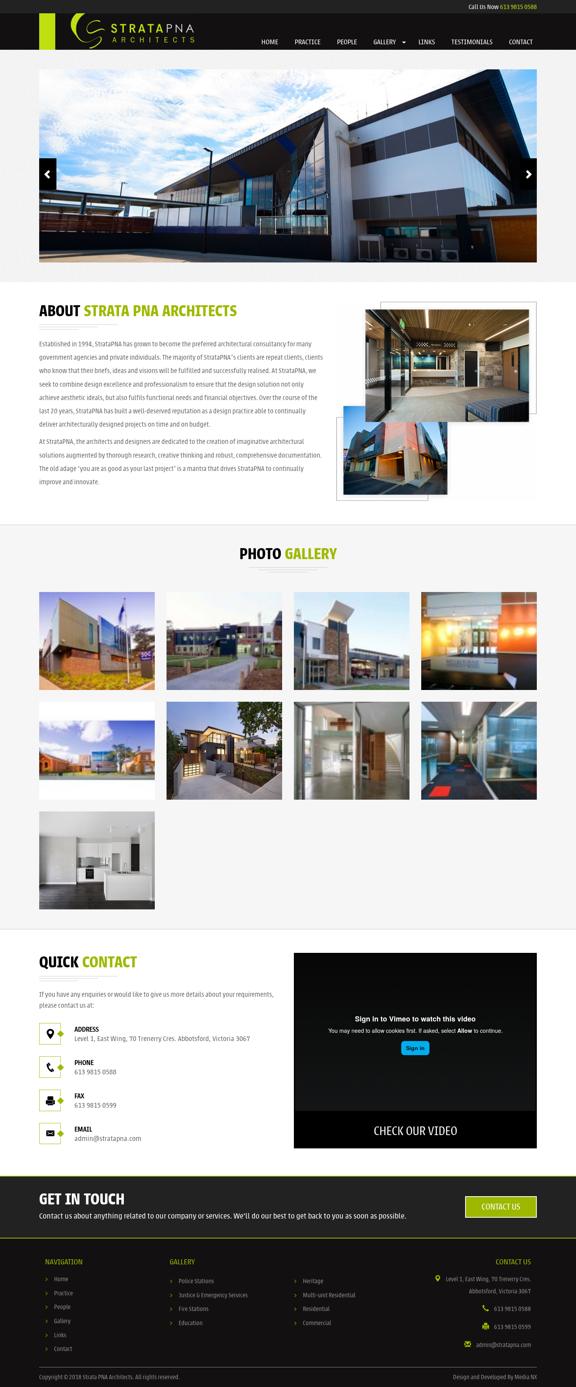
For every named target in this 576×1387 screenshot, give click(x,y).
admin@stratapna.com (107, 1138)
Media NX (525, 1377)
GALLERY (384, 42)
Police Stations (196, 1281)
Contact (63, 1349)
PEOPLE (347, 42)
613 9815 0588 (518, 7)
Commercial (317, 1323)
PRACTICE (308, 42)
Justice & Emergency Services (213, 1295)
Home (61, 1279)
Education (191, 1323)
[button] (404, 42)
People (62, 1307)
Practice (63, 1293)
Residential (316, 1309)
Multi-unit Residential (329, 1295)
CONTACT (521, 42)
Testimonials (472, 42)
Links (60, 1335)
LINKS (426, 42)
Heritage (313, 1281)
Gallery (62, 1321)
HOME (269, 42)
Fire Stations (193, 1309)
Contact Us (501, 1207)
